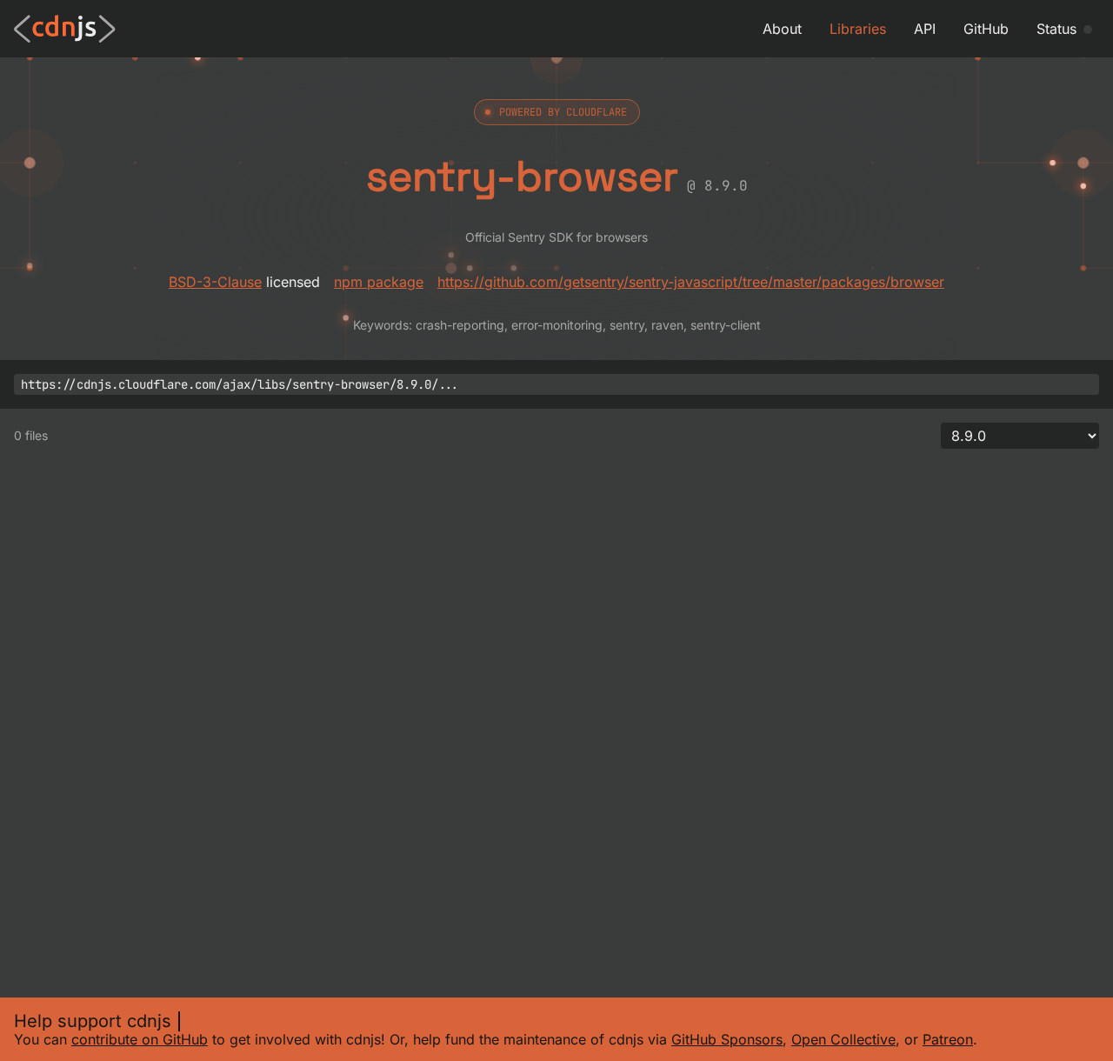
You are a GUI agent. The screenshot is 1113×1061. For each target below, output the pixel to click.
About (782, 28)
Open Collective (843, 1039)
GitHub (986, 28)
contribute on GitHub (139, 1039)
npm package (378, 281)
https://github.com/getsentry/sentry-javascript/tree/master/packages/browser (690, 281)
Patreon (948, 1039)
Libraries (858, 28)
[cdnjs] (65, 29)
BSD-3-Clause (215, 281)
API (925, 28)
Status (1056, 28)
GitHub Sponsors (727, 1039)
